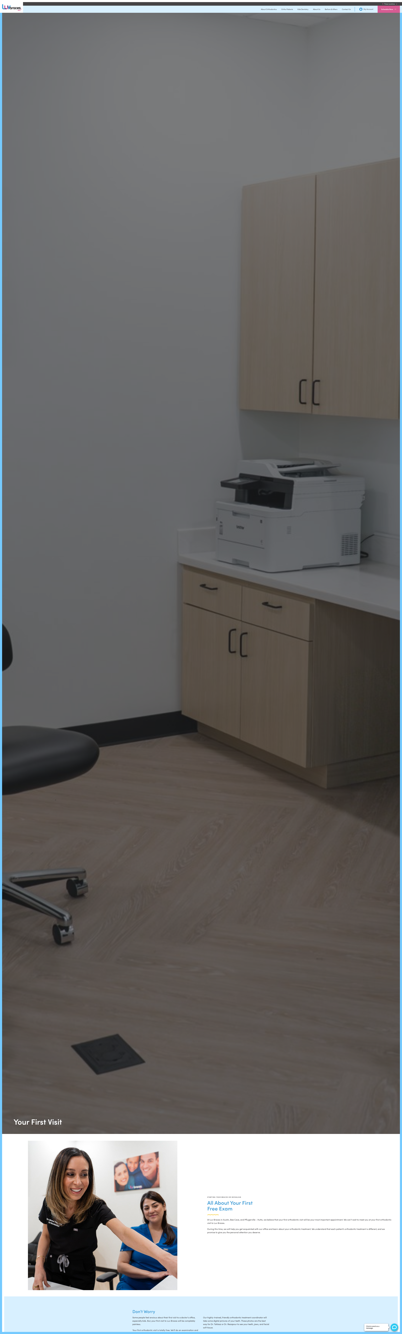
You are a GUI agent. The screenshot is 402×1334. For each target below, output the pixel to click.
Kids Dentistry (303, 9)
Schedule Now (387, 9)
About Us (316, 9)
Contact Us (346, 9)
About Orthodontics (269, 9)
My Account (368, 9)
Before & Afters (331, 9)
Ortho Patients (287, 9)
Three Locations (389, 4)
